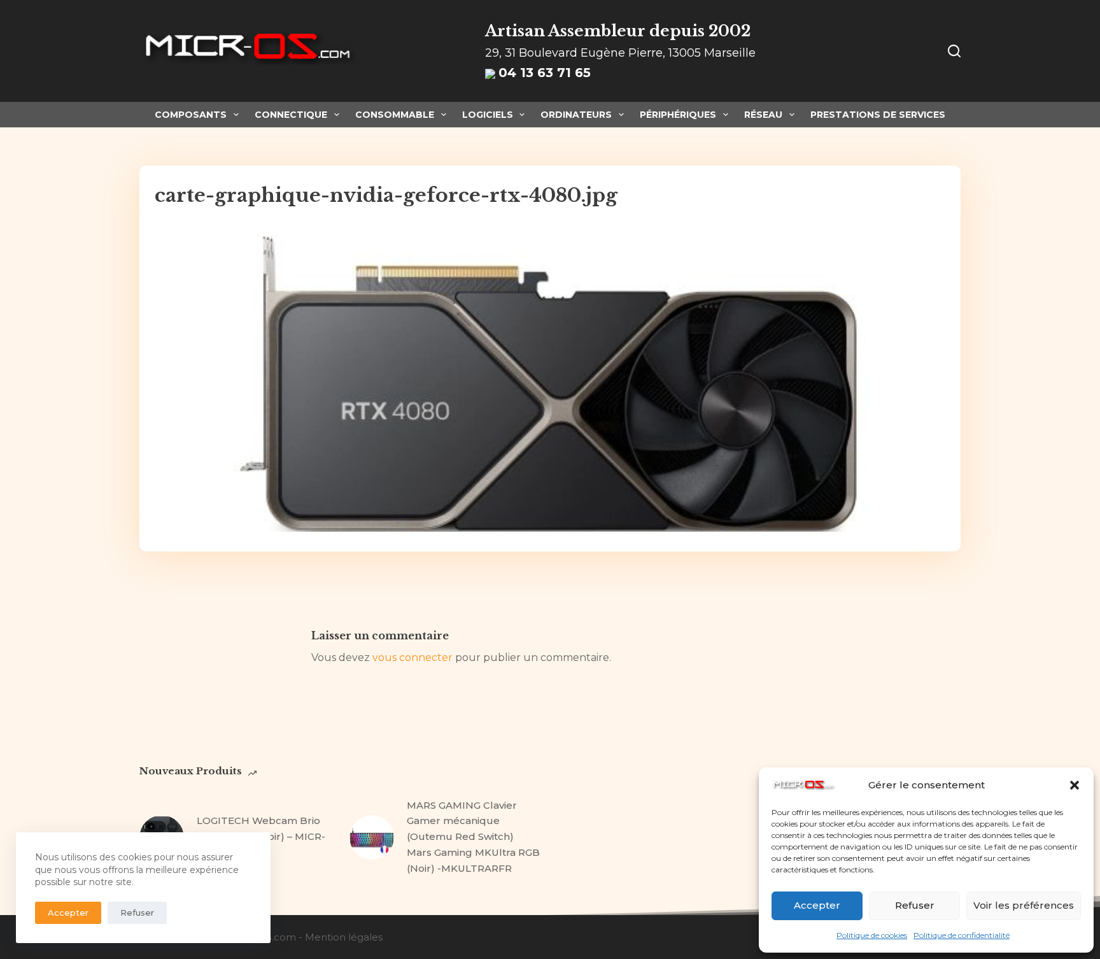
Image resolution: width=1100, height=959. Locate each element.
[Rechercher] (954, 51)
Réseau (763, 114)
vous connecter (412, 657)
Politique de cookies (871, 935)
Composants (191, 114)
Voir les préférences (1023, 905)
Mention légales (344, 937)
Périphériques (678, 114)
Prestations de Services (877, 114)
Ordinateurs (576, 114)
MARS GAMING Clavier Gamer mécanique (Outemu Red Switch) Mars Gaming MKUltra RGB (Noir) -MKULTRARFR (473, 836)
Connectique (291, 114)
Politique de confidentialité (961, 935)
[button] (1074, 785)
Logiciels (487, 114)
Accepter (817, 905)
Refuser (914, 905)
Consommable (394, 114)
